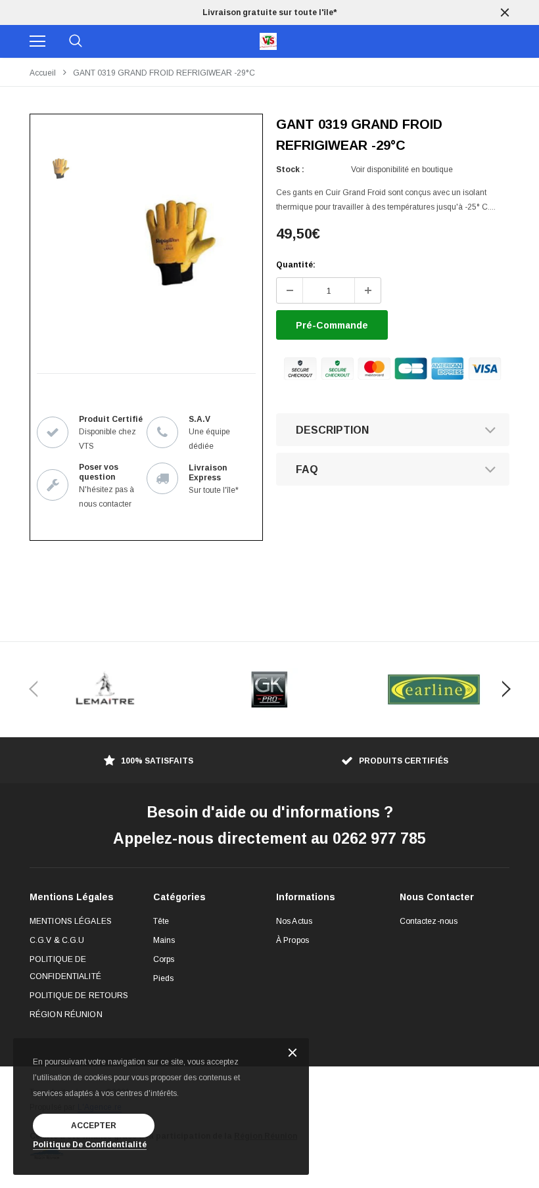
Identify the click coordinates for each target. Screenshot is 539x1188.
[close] (504, 12)
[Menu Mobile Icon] (37, 41)
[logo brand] (105, 689)
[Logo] (268, 41)
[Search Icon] (75, 41)
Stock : (290, 169)
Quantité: (296, 264)
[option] (269, 12)
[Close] (292, 1053)
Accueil (43, 73)
